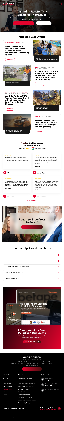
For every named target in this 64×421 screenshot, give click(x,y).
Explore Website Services (32, 341)
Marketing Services (7, 386)
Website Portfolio (7, 383)
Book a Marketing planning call (32, 227)
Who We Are (6, 378)
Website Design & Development (25, 378)
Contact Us (5, 394)
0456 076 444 (49, 385)
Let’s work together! (48, 408)
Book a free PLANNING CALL (31, 369)
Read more (10, 59)
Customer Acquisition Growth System (27, 400)
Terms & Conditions (49, 417)
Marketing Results (7, 389)
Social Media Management (24, 394)
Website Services (7, 381)
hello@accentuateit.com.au (53, 380)
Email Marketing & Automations (25, 397)
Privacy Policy (57, 417)
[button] (32, 255)
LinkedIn (21, 408)
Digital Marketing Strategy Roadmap (26, 403)
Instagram (14, 408)
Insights (5, 392)
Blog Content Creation (23, 389)
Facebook (6, 408)
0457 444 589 (49, 391)
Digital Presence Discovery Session (26, 383)
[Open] (60, 4)
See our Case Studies (44, 23)
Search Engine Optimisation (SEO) (26, 386)
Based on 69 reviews (40, 148)
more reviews (31, 200)
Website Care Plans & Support (25, 381)
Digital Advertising (22, 392)
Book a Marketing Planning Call (23, 23)
